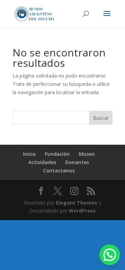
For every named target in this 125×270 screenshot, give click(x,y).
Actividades (42, 162)
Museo (87, 154)
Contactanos (59, 170)
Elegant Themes (76, 202)
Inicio (29, 154)
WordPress (82, 210)
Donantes (77, 162)
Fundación (57, 154)
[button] (109, 254)
